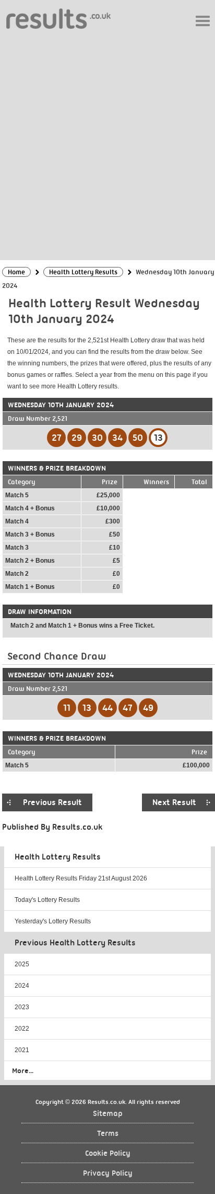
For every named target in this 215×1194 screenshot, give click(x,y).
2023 (22, 1007)
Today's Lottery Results (47, 899)
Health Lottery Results (58, 857)
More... (22, 1070)
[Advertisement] (107, 144)
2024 (22, 985)
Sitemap (108, 1113)
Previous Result (52, 802)
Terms (107, 1133)
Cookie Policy (107, 1153)
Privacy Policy (108, 1173)
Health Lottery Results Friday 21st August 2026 (81, 878)
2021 (22, 1050)
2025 (22, 964)
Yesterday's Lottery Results (53, 921)
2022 (22, 1028)
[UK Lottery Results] (58, 18)
